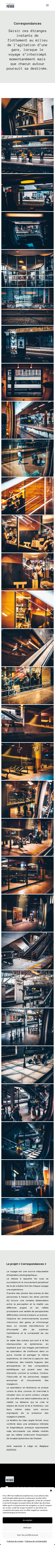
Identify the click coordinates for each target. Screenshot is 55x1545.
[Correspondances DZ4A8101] (27, 1083)
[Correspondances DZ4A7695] (27, 401)
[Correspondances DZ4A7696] (27, 438)
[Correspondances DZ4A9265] (27, 590)
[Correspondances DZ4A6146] (27, 249)
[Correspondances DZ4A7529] (27, 628)
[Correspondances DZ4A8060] (27, 476)
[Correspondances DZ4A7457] (27, 211)
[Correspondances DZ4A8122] (27, 1121)
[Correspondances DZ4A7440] (27, 287)
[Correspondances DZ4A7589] (27, 931)
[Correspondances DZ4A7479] (27, 363)
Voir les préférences (27, 1535)
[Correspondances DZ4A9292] (27, 1197)
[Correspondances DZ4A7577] (27, 856)
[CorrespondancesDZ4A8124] (27, 1159)
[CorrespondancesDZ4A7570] (27, 514)
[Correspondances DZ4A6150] (27, 173)
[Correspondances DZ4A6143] (27, 135)
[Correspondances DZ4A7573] (27, 969)
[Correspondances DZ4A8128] (27, 818)
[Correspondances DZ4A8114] (27, 1045)
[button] (51, 1490)
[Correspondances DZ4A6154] (27, 325)
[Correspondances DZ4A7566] (27, 780)
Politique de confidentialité (36, 1541)
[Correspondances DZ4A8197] (27, 666)
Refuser (27, 1527)
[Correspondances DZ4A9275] (27, 1235)
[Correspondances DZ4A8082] (27, 1007)
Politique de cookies (15, 1541)
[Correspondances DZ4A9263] (27, 552)
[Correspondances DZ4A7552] (27, 704)
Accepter (27, 1520)
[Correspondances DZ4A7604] (27, 742)
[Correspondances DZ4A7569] (27, 894)
